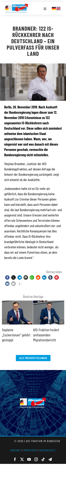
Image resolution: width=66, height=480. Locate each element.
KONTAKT (15, 450)
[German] (54, 8)
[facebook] (15, 459)
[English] (58, 8)
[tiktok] (43, 459)
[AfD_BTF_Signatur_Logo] (16, 5)
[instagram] (36, 459)
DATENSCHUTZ (47, 450)
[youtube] (29, 459)
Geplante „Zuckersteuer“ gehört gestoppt (16, 334)
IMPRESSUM (30, 450)
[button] (7, 277)
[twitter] (22, 459)
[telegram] (50, 459)
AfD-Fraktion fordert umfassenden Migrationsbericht (46, 334)
